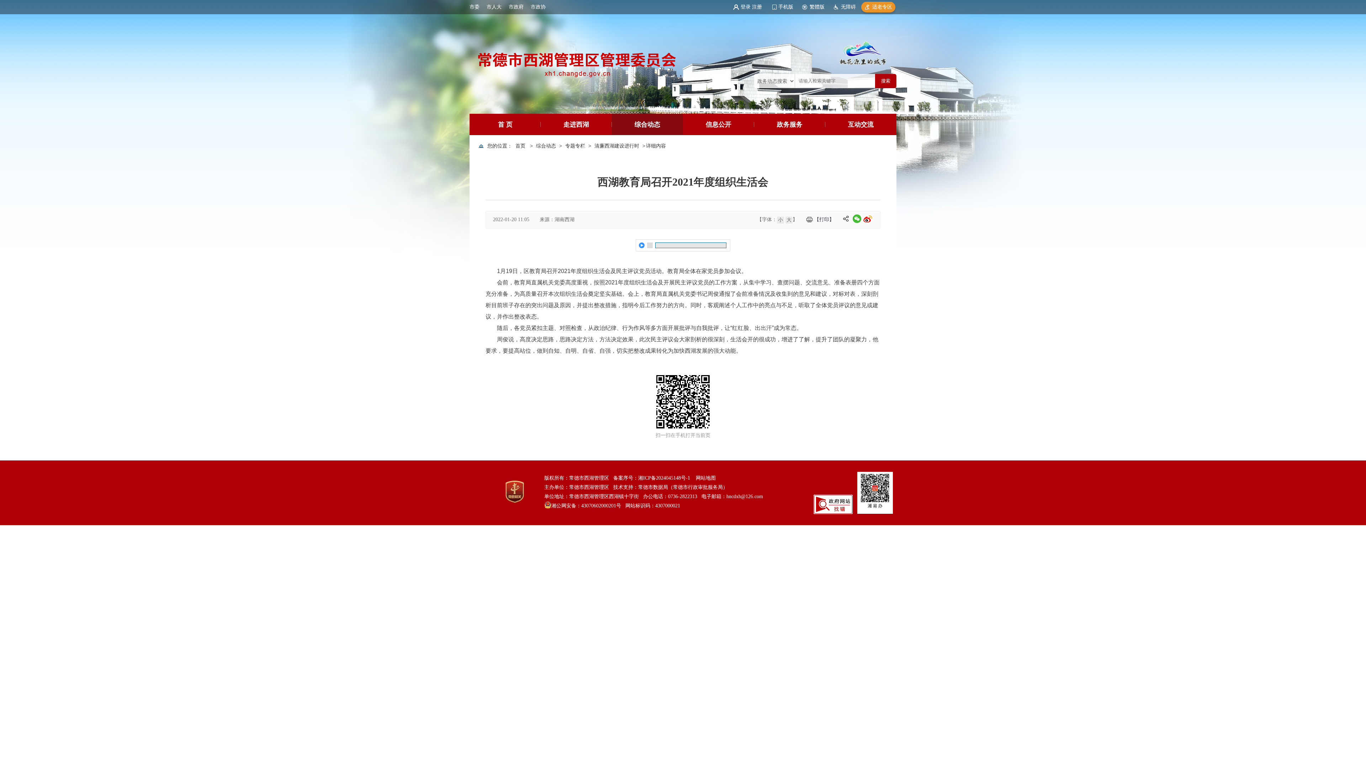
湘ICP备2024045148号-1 (664, 478)
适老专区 (882, 7)
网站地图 (706, 478)
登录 (746, 7)
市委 (475, 7)
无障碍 (848, 7)
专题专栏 (575, 146)
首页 (520, 146)
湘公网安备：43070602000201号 (586, 505)
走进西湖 (576, 124)
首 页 (505, 124)
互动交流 (861, 124)
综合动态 (647, 124)
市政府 (516, 7)
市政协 (538, 7)
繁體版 (817, 7)
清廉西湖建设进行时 (616, 146)
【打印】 (824, 219)
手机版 (785, 7)
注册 (757, 7)
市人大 (494, 7)
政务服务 (790, 124)
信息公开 (718, 124)
